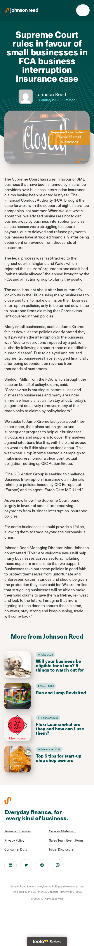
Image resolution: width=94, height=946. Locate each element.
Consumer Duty (15, 849)
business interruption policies (59, 221)
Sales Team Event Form (66, 840)
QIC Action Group (56, 463)
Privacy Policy (14, 840)
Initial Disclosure (61, 849)
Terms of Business (17, 831)
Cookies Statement (63, 831)
